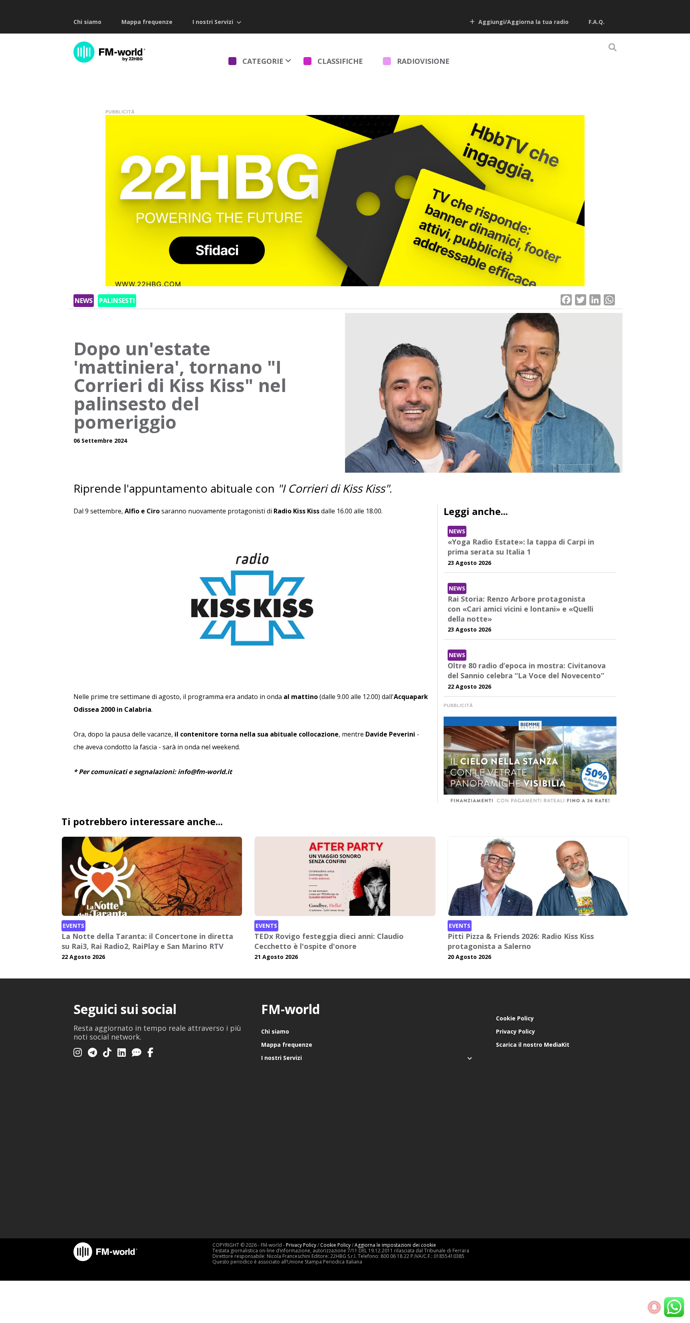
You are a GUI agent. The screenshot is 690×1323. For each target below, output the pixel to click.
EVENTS (73, 925)
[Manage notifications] (654, 1307)
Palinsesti (117, 300)
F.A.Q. (597, 22)
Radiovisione (423, 61)
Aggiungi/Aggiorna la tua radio (523, 22)
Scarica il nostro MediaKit (532, 1044)
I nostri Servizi (212, 22)
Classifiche (340, 61)
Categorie (263, 61)
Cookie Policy (515, 1018)
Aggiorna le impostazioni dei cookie (395, 1245)
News (84, 300)
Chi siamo (87, 22)
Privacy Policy (515, 1031)
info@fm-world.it (205, 771)
